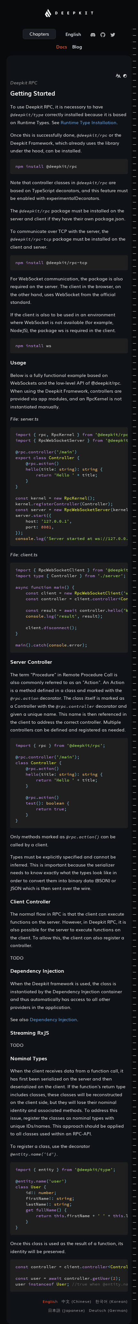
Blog (77, 46)
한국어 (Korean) (111, 1301)
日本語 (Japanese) (66, 1310)
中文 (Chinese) (76, 1301)
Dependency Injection (53, 1019)
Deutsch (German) (108, 1310)
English (50, 1301)
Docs (61, 46)
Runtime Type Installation (88, 122)
